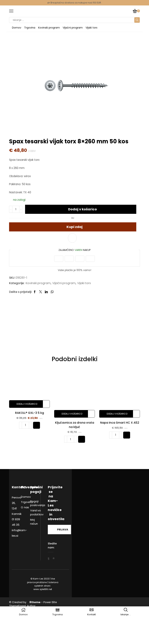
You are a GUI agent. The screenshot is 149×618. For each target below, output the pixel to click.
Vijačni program (73, 27)
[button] (36, 425)
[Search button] (137, 20)
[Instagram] (54, 558)
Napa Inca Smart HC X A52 (119, 423)
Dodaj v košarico (82, 209)
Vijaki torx (91, 27)
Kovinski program (49, 27)
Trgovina (29, 27)
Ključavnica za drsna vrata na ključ (74, 425)
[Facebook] (48, 558)
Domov (16, 27)
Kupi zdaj (74, 227)
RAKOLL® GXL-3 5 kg (29, 413)
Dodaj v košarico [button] (27, 404)
